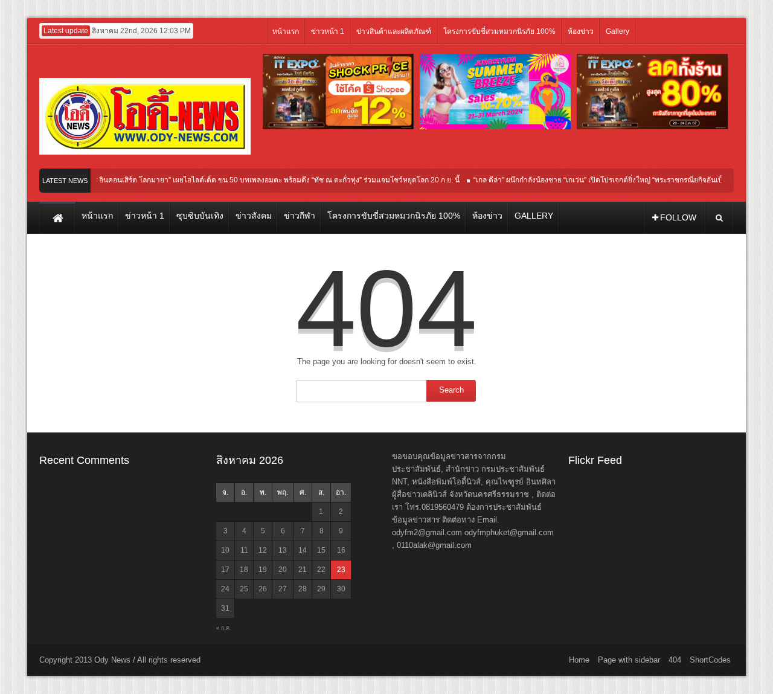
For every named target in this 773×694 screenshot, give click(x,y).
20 (282, 569)
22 (321, 569)
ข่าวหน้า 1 (327, 31)
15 (321, 550)
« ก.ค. (223, 628)
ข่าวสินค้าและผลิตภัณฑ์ (393, 31)
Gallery (617, 31)
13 (282, 550)
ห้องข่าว (581, 31)
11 (244, 550)
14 (302, 550)
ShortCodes (710, 659)
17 (225, 569)
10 (225, 550)
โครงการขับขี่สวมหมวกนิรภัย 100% (499, 31)
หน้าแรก (285, 31)
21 (302, 569)
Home (579, 659)
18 (244, 569)
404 (675, 659)
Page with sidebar (629, 659)
